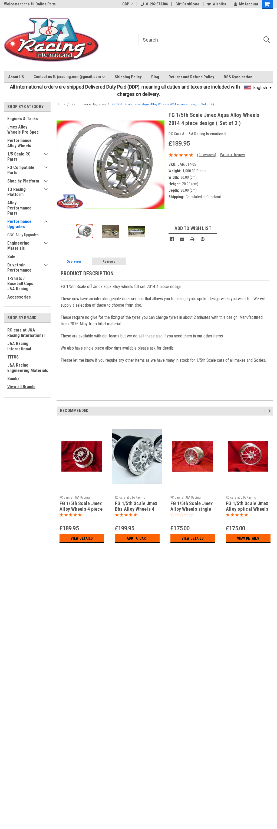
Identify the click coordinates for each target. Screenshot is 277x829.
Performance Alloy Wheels (19, 143)
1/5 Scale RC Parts (19, 156)
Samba (13, 378)
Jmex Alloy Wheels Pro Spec (23, 129)
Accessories (19, 297)
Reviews (109, 261)
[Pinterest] (202, 239)
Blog (155, 77)
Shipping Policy (128, 77)
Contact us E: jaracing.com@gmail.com (68, 76)
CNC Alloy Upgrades (23, 234)
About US (16, 77)
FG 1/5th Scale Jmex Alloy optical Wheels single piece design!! (247, 508)
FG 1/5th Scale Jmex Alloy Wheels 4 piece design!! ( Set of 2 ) (81, 508)
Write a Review (232, 155)
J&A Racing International (19, 346)
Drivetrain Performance (19, 267)
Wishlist (219, 4)
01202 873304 (157, 4)
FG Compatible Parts (20, 170)
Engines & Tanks (22, 118)
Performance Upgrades (19, 224)
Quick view (82, 489)
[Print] (192, 239)
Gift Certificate (187, 4)
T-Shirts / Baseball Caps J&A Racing (20, 283)
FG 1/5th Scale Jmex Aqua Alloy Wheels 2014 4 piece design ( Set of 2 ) (163, 104)
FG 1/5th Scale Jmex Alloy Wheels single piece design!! (191, 508)
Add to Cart (137, 538)
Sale (11, 256)
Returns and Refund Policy (191, 77)
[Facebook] (172, 239)
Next (159, 165)
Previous (62, 165)
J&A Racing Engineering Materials (27, 368)
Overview (74, 261)
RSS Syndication (238, 77)
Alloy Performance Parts (19, 208)
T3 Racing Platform (16, 192)
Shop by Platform (23, 181)
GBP (125, 4)
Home (61, 104)
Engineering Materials (18, 246)
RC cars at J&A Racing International (26, 332)
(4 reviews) (206, 155)
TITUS (13, 357)
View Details (82, 538)
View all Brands (21, 386)
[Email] (182, 239)
